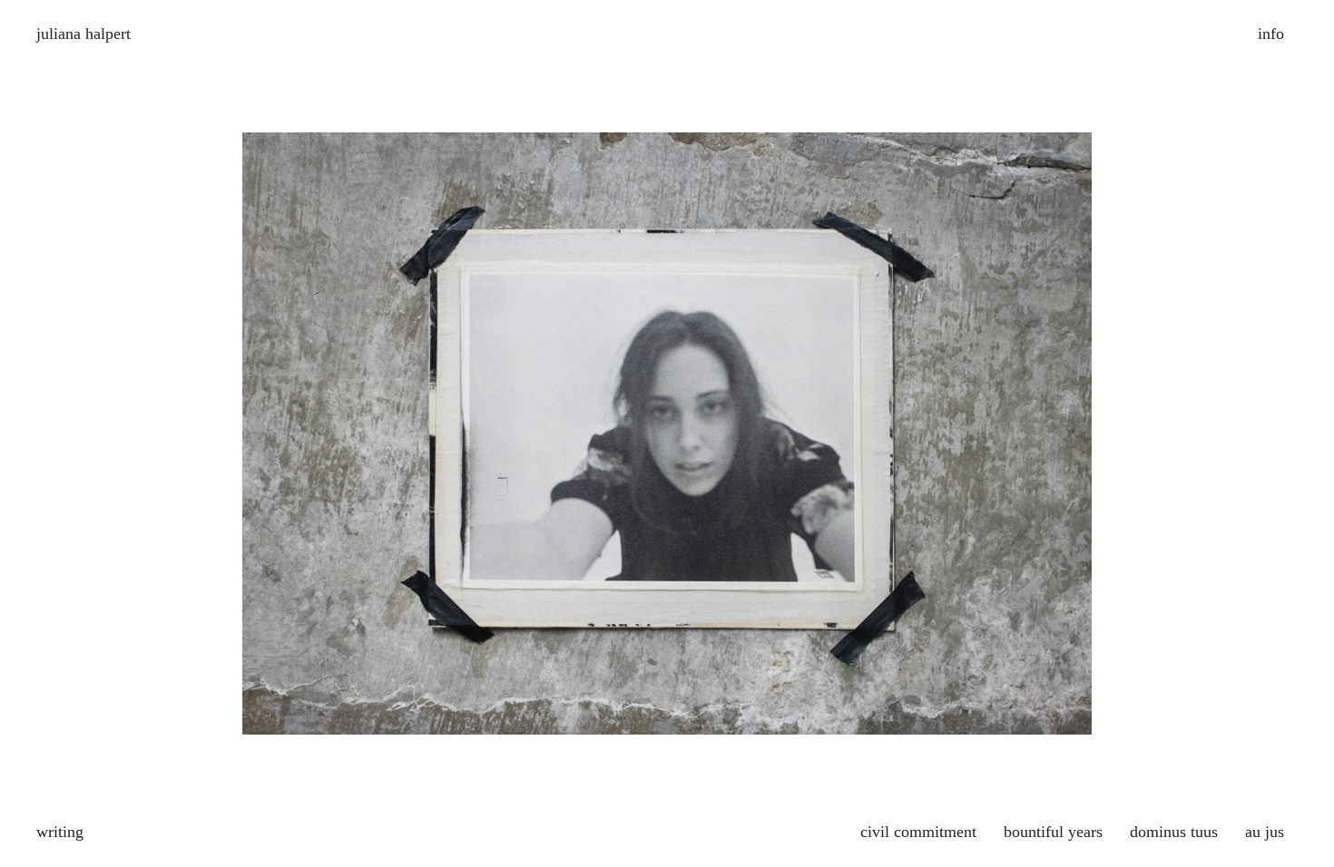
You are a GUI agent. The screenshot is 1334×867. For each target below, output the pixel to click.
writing (59, 832)
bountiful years (1053, 832)
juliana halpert (83, 33)
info (1271, 33)
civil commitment (918, 832)
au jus (1264, 832)
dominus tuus (1174, 832)
